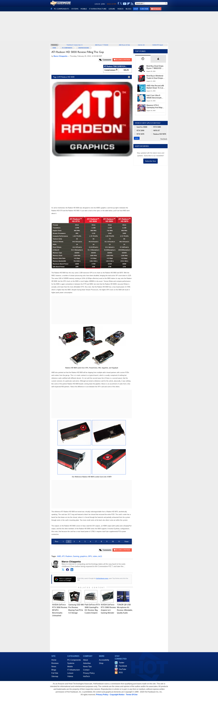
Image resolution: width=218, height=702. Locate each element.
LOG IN (97, 4)
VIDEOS (120, 9)
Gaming (76, 556)
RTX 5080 (157, 127)
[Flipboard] (128, 3)
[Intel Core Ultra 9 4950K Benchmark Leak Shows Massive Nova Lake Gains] (141, 98)
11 (119, 541)
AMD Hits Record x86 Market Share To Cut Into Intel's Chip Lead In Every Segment (155, 87)
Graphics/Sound (83, 47)
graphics (83, 556)
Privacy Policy (89, 673)
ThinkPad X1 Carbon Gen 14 (74, 45)
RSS (121, 673)
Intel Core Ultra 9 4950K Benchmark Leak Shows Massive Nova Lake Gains (155, 96)
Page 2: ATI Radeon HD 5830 (63, 77)
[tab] (143, 59)
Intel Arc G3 (141, 45)
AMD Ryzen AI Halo (124, 45)
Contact (86, 670)
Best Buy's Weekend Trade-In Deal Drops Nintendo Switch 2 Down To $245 (154, 77)
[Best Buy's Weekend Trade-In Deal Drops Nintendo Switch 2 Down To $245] (141, 78)
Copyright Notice (117, 695)
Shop (136, 9)
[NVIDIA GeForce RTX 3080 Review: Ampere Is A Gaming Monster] (107, 596)
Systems (70, 663)
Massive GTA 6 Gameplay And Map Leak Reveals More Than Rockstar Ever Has (154, 106)
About (85, 660)
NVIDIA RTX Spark (157, 45)
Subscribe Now (150, 161)
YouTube (122, 669)
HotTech (86, 676)
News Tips (87, 666)
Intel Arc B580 (141, 127)
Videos (70, 676)
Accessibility (104, 660)
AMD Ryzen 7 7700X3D (101, 45)
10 (113, 541)
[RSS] (132, 3)
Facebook (123, 666)
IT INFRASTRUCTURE (97, 9)
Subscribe (144, 9)
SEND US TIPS (111, 4)
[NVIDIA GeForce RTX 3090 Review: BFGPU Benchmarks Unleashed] (58, 596)
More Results (163, 139)
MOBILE (84, 9)
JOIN (103, 4)
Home (53, 660)
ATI (63, 556)
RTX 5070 (140, 134)
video (95, 556)
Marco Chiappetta (71, 561)
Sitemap (54, 676)
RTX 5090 (140, 130)
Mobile (70, 666)
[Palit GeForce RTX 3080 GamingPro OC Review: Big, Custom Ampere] (91, 596)
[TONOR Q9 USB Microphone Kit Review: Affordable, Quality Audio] (123, 596)
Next (126, 541)
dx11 (100, 556)
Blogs (53, 670)
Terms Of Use (131, 695)
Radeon (69, 556)
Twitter (121, 663)
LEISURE (112, 9)
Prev (56, 541)
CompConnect (109, 70)
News (53, 666)
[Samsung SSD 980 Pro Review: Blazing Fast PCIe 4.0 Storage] (74, 596)
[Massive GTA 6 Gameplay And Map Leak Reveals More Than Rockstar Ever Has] (141, 107)
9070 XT (156, 130)
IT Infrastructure (73, 670)
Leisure (70, 673)
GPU (90, 556)
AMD (59, 556)
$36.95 (126, 70)
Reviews (54, 663)
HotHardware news (102, 578)
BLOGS (128, 9)
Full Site (54, 673)
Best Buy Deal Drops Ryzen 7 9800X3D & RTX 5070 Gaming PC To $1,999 (155, 67)
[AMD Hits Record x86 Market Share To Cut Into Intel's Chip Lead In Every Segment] (141, 88)
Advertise (87, 663)
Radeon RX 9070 (159, 134)
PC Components (67, 47)
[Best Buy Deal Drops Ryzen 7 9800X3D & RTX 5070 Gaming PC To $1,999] (141, 68)
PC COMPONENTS (61, 9)
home (54, 47)
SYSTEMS (74, 9)
